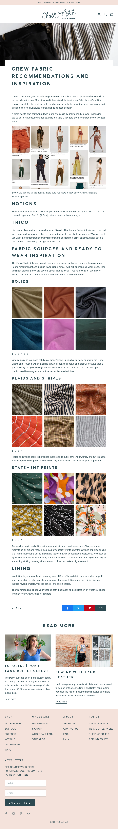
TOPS (8, 750)
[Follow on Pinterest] (21, 813)
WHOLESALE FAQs (42, 734)
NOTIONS (10, 739)
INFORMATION (40, 723)
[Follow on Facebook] (6, 813)
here (70, 117)
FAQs (66, 734)
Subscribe (20, 803)
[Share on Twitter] (78, 608)
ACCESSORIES (13, 723)
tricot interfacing (77, 234)
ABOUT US (69, 723)
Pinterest (79, 274)
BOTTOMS (10, 729)
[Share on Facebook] (67, 608)
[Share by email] (100, 608)
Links (66, 739)
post (14, 241)
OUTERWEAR (12, 744)
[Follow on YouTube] (28, 813)
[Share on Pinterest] (89, 608)
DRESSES (10, 734)
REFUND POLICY (98, 739)
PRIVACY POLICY (98, 723)
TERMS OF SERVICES (101, 729)
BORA (78, 2)
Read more (10, 699)
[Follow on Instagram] (13, 813)
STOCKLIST (38, 739)
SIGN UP (37, 729)
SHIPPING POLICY (99, 734)
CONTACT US (70, 729)
